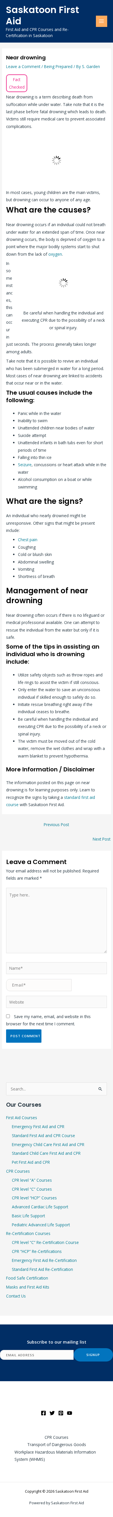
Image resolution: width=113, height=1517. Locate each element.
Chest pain (27, 539)
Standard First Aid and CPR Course (43, 1135)
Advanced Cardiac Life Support (40, 1206)
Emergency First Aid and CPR (38, 1126)
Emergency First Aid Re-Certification (44, 1260)
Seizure (25, 464)
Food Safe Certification (27, 1278)
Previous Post (56, 824)
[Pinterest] (60, 1413)
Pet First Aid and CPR (31, 1162)
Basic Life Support (28, 1215)
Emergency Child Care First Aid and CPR (48, 1144)
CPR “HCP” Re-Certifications (37, 1251)
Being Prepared (58, 66)
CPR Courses (18, 1171)
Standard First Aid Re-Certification (42, 1269)
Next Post (101, 839)
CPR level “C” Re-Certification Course (45, 1242)
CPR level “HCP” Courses (34, 1198)
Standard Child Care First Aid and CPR (46, 1153)
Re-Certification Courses (28, 1233)
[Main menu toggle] (101, 21)
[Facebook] (43, 1413)
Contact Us (16, 1296)
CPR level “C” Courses (32, 1189)
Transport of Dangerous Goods (56, 1444)
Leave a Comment (23, 66)
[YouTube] (69, 1413)
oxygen (55, 254)
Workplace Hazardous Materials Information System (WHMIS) (55, 1455)
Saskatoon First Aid (42, 15)
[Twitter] (52, 1413)
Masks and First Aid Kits (27, 1287)
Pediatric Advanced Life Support (41, 1224)
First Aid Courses (21, 1117)
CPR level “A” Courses (32, 1180)
